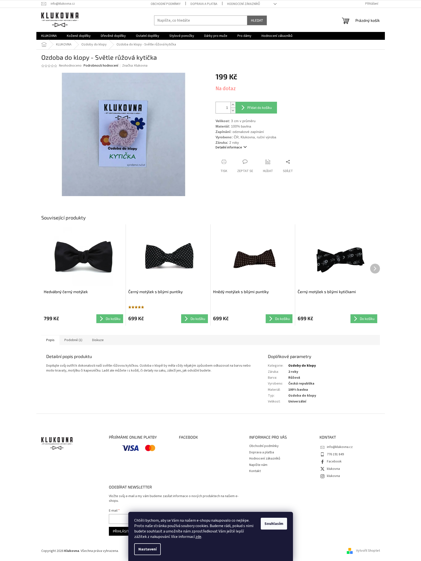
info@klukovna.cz (340, 447)
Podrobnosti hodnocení (101, 65)
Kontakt (255, 471)
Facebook (334, 461)
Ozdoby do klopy (302, 365)
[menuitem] (49, 36)
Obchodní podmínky (166, 4)
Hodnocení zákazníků (243, 4)
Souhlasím (273, 523)
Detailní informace (229, 147)
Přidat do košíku (259, 107)
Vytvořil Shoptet (368, 550)
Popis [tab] (50, 340)
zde (198, 536)
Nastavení (147, 549)
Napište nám (258, 464)
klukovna (333, 468)
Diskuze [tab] (98, 340)
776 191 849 (335, 454)
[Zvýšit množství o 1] (233, 105)
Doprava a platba (203, 4)
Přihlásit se (123, 531)
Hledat (257, 20)
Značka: (134, 65)
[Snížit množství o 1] (233, 110)
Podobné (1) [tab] (73, 340)
